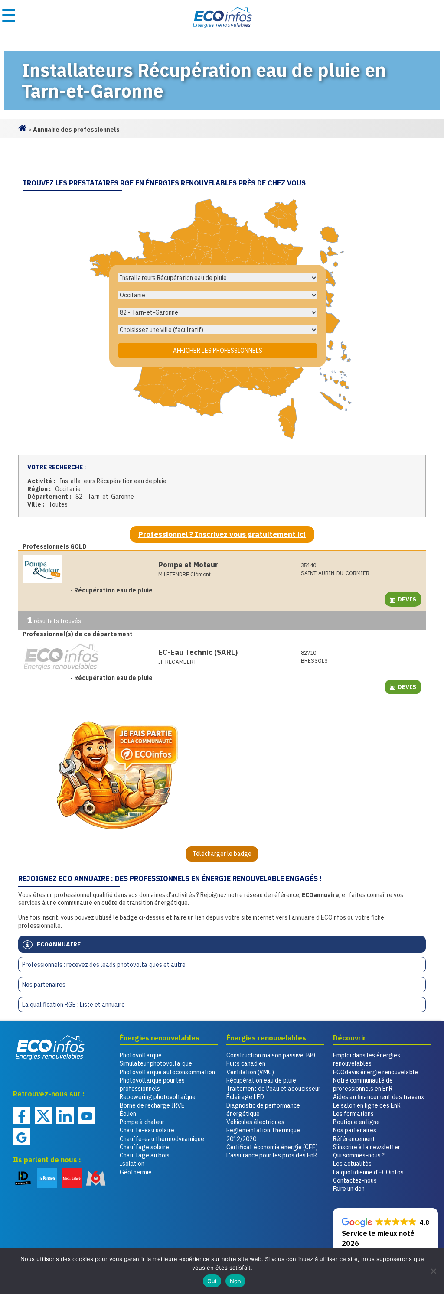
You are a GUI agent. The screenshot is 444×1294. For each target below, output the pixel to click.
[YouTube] (86, 1115)
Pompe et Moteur (188, 564)
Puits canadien (245, 1063)
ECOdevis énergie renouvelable (375, 1072)
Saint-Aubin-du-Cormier (335, 569)
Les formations (353, 1114)
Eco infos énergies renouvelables (50, 1047)
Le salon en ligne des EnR (367, 1105)
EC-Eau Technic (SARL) (198, 652)
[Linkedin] (65, 1115)
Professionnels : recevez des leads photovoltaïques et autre (104, 965)
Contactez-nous (355, 1180)
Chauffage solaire (144, 1147)
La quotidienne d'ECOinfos (368, 1172)
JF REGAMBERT (177, 661)
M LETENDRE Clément (184, 574)
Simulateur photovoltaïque (156, 1063)
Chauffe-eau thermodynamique (162, 1139)
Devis (407, 599)
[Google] (21, 1136)
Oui (212, 1281)
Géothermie (136, 1172)
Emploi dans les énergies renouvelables (366, 1059)
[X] (43, 1115)
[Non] (433, 1271)
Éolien (128, 1114)
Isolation (132, 1163)
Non (236, 1281)
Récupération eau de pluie (261, 1080)
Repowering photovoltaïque (158, 1097)
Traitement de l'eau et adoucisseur (273, 1088)
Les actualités (352, 1163)
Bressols (314, 656)
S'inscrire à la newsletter (366, 1147)
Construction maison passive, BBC (272, 1055)
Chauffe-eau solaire (147, 1130)
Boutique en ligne (356, 1122)
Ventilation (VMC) (250, 1072)
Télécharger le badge (222, 854)
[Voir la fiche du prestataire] (86, 569)
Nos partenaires (43, 984)
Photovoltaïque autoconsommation (167, 1072)
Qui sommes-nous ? (359, 1155)
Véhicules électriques (255, 1122)
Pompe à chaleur (142, 1122)
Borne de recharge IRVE (152, 1105)
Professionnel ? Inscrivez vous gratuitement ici (222, 534)
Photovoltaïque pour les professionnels (152, 1084)
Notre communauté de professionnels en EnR (363, 1084)
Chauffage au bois (145, 1155)
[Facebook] (21, 1115)
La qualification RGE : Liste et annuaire (73, 1004)
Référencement (354, 1139)
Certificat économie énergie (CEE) (272, 1147)
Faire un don (349, 1189)
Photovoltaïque (141, 1055)
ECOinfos (222, 17)
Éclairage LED (245, 1097)
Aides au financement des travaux (378, 1097)
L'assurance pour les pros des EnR (271, 1155)
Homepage (22, 127)
